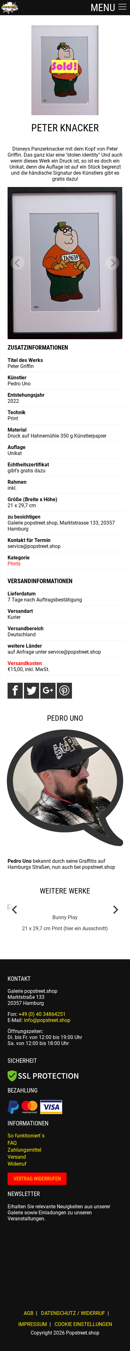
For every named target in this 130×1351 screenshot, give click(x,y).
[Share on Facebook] (15, 691)
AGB (28, 1313)
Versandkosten (25, 663)
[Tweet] (31, 691)
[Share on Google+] (48, 691)
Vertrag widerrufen (37, 1179)
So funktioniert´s (26, 1136)
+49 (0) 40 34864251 (42, 1014)
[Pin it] (64, 691)
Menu (104, 8)
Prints (14, 564)
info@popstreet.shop (47, 1020)
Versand (17, 1157)
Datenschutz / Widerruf (73, 1313)
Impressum (32, 1324)
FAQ (12, 1143)
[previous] (18, 263)
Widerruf (17, 1164)
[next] (112, 263)
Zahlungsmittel (24, 1150)
